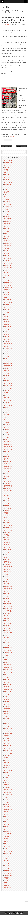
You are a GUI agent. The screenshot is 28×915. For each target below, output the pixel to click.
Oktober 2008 (7, 488)
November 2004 (8, 567)
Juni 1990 (6, 860)
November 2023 (8, 182)
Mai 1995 (6, 760)
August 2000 (7, 654)
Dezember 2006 (8, 525)
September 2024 (8, 165)
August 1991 (7, 836)
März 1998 (6, 703)
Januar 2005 (7, 564)
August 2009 (7, 471)
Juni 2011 (6, 434)
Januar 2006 (7, 544)
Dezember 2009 (8, 464)
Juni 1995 (6, 758)
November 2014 (8, 365)
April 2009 (6, 478)
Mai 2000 (6, 659)
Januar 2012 (7, 422)
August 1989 (7, 877)
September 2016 (8, 328)
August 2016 (7, 329)
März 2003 (6, 601)
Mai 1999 (6, 679)
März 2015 (6, 358)
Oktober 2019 (7, 265)
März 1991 (6, 845)
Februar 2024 (7, 177)
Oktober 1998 (7, 691)
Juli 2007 (6, 513)
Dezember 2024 (8, 160)
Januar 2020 (7, 260)
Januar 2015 (7, 361)
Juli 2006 (6, 534)
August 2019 (7, 268)
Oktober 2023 (7, 184)
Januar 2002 (7, 625)
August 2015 (7, 350)
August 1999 (7, 674)
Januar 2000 (7, 665)
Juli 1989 (6, 878)
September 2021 (8, 226)
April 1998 (6, 701)
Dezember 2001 (8, 627)
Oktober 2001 (7, 630)
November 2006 (8, 527)
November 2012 (8, 405)
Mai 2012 (6, 415)
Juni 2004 (6, 576)
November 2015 (8, 345)
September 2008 (8, 490)
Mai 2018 (6, 294)
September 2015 (8, 348)
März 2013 (6, 399)
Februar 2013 (7, 400)
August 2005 (7, 552)
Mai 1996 (6, 740)
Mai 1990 (6, 862)
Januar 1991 (7, 848)
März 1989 (6, 885)
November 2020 (8, 243)
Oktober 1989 (7, 873)
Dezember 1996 (8, 728)
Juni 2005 (6, 556)
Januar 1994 (7, 787)
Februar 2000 (7, 664)
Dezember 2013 (8, 383)
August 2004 (7, 573)
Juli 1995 (6, 757)
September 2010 (8, 449)
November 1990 (8, 851)
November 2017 (8, 304)
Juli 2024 (6, 169)
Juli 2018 (6, 290)
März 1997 (6, 723)
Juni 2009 (6, 475)
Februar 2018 (7, 299)
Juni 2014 (6, 373)
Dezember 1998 (8, 688)
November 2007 (8, 507)
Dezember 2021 (8, 221)
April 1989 (6, 883)
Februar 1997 (7, 725)
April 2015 (6, 356)
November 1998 (8, 689)
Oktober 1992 (7, 813)
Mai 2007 (6, 517)
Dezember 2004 (8, 566)
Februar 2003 (7, 603)
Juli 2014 (6, 372)
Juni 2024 (6, 170)
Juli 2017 (6, 311)
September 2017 (8, 307)
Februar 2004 (7, 583)
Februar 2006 (7, 542)
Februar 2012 (7, 421)
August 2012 (7, 410)
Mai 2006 (6, 537)
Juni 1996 (6, 738)
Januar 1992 (7, 828)
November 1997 (8, 709)
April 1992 (6, 823)
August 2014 (7, 370)
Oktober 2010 (7, 448)
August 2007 (7, 512)
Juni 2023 (6, 191)
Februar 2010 (7, 461)
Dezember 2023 (8, 181)
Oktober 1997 (7, 711)
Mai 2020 (6, 253)
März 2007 (6, 520)
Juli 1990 (6, 858)
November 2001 (8, 628)
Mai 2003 (6, 598)
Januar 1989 (7, 889)
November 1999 (8, 669)
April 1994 (6, 782)
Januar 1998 (7, 706)
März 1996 (6, 743)
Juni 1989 (6, 880)
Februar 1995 (7, 765)
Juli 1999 (6, 676)
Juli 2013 (6, 392)
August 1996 (7, 735)
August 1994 (7, 775)
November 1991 (8, 831)
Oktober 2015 (7, 346)
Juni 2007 (6, 515)
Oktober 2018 (7, 285)
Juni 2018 (6, 292)
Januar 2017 (7, 321)
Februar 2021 (7, 238)
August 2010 (7, 451)
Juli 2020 (6, 250)
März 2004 (6, 581)
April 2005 (6, 559)
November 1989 (8, 872)
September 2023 (8, 186)
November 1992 (8, 811)
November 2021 (8, 223)
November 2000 (8, 649)
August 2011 (7, 431)
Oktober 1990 (7, 853)
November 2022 (8, 203)
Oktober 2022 (7, 204)
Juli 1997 (6, 716)
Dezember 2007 (8, 505)
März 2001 (6, 642)
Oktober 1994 (7, 772)
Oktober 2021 (7, 224)
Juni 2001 (6, 637)
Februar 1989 (7, 887)
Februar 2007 (7, 522)
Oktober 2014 (7, 366)
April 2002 (6, 620)
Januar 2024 (7, 179)
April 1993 (6, 802)
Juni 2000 (6, 657)
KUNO (7, 7)
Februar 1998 (7, 704)
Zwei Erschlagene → (21, 146)
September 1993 (8, 794)
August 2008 (7, 491)
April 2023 (6, 194)
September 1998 (8, 693)
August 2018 (7, 289)
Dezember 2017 (8, 302)
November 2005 (8, 547)
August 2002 (7, 613)
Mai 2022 (6, 213)
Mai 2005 (6, 557)
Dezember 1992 (8, 809)
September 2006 (8, 530)
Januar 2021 (7, 240)
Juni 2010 (6, 454)
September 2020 (8, 246)
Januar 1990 (7, 868)
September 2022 (8, 206)
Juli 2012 (6, 412)
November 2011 (8, 426)
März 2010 (6, 459)
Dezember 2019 (8, 262)
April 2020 (6, 255)
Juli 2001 (6, 635)
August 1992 (7, 816)
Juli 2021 (6, 230)
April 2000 (6, 660)
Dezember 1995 (8, 748)
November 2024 (8, 162)
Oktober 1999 (7, 671)
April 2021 (6, 235)
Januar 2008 (7, 503)
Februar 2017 (7, 319)
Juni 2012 (6, 414)
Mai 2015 (6, 355)
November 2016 (8, 324)
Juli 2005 (6, 554)
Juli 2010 (6, 453)
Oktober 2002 (7, 610)
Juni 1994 (6, 779)
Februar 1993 (7, 806)
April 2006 (6, 539)
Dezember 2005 (8, 546)
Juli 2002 (6, 615)
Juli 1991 (6, 838)
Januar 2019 (7, 280)
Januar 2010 (7, 463)
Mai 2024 (6, 172)
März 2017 (6, 317)
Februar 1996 (7, 745)
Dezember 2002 (8, 606)
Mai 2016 (6, 334)
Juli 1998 (6, 696)
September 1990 (8, 855)
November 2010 (8, 446)
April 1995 (6, 762)
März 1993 (6, 804)
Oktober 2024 (7, 164)
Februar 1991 (7, 846)
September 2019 (8, 267)
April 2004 (6, 579)
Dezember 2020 (8, 241)
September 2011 (8, 429)
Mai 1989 (6, 882)
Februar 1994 (7, 785)
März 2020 (6, 257)
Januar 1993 (7, 807)
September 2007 (8, 510)
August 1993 (7, 796)
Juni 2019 (6, 272)
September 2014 (8, 368)
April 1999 (6, 681)
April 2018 (6, 296)
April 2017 (6, 316)
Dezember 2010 (8, 444)
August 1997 (7, 715)
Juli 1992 (6, 818)
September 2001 (8, 632)
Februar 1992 (7, 826)
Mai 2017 (6, 314)
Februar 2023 (7, 197)
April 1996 (6, 742)
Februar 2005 (7, 562)
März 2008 (6, 500)
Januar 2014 (7, 382)
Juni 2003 (6, 596)
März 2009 (6, 480)
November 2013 (8, 385)
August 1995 (7, 755)
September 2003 (8, 591)
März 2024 (6, 176)
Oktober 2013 (7, 387)
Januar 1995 (7, 767)
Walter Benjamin (6, 24)
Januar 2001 (7, 645)
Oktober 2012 (7, 407)
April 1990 (6, 863)
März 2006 (6, 540)
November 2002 (8, 608)
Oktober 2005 (7, 549)
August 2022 (7, 208)
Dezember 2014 (8, 363)
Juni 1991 (6, 840)
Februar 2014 (7, 380)
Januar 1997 (7, 726)
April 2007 (6, 519)
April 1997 (6, 721)
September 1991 (8, 834)
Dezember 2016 (8, 323)
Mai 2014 (6, 375)
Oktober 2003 (7, 589)
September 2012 (8, 409)
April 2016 (6, 336)
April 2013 (6, 397)
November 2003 (8, 588)
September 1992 (8, 814)
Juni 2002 (6, 616)
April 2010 (6, 458)
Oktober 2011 (7, 427)
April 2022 (6, 214)
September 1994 (8, 774)
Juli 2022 (6, 209)
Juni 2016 (6, 333)
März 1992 (6, 824)
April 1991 (6, 843)
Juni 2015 (6, 353)
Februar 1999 (7, 684)
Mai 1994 (6, 780)
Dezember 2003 (8, 586)
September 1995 (8, 753)
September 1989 (8, 875)
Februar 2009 (7, 481)
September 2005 (8, 551)
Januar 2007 (7, 524)
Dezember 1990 (8, 850)
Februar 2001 (7, 644)
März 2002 (6, 622)
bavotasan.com (20, 913)
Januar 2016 (7, 341)
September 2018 (8, 287)
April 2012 (6, 417)
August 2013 (7, 390)
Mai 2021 (6, 233)
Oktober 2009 (7, 468)
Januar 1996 (7, 747)
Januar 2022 (7, 219)
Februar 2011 (7, 441)
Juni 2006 (6, 535)
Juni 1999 (6, 677)
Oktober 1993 (7, 792)
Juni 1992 (6, 819)
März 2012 (6, 419)
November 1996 (8, 730)
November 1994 (8, 770)
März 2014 (6, 378)
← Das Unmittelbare (6, 146)
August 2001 (7, 633)
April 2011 (6, 437)
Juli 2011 (6, 432)
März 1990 (6, 865)
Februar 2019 (7, 279)
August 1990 (7, 856)
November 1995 (8, 750)
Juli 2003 (6, 595)
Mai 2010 (6, 456)
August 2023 (7, 187)
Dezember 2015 (8, 343)
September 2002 (8, 611)
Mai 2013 (6, 395)
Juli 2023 (6, 189)
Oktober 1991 (7, 833)
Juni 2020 (6, 252)
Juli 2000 (6, 655)
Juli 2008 (6, 493)
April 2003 (6, 600)
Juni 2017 (6, 312)
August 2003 (7, 593)
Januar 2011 (7, 442)
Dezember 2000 (8, 647)
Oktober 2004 (7, 569)
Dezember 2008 (8, 485)
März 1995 (6, 764)
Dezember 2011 (8, 424)
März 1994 (6, 784)
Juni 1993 (6, 799)
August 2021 (7, 228)
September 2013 (8, 388)
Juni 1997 (6, 718)
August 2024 (7, 167)
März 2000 (6, 662)
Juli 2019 (6, 270)
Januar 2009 (7, 483)
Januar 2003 (7, 605)
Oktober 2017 (7, 306)
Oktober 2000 (7, 650)
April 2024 (6, 174)
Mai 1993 (6, 801)
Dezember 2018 (8, 282)
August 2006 (7, 532)
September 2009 (8, 470)
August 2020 (7, 248)
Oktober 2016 (7, 326)
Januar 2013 (7, 402)
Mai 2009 (6, 476)
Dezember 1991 (8, 829)
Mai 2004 (6, 578)
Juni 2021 (6, 231)
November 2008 (8, 486)
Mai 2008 (6, 497)
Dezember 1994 (8, 769)
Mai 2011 (6, 436)
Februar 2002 (7, 623)
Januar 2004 (7, 584)
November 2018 (8, 284)
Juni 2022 (6, 211)
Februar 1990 (7, 867)
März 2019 (6, 277)
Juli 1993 (6, 797)
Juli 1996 (6, 736)
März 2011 (6, 439)
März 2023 (6, 196)
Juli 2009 (6, 473)
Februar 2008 (7, 502)
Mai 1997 (6, 720)
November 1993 (8, 791)
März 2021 (6, 236)
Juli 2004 (6, 574)
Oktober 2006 (7, 529)
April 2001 (6, 640)
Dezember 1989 (8, 870)
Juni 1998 (6, 698)
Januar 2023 (7, 199)
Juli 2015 (6, 351)
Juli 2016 (6, 331)
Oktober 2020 (7, 245)
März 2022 (6, 216)
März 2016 (6, 338)
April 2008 (6, 498)
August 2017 (7, 309)
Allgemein (3, 15)
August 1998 (7, 694)
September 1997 (8, 713)
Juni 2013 (6, 393)
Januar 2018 (7, 301)
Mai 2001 (6, 638)
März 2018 (6, 297)
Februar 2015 (7, 360)
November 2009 (8, 466)
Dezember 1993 (8, 789)
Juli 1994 (6, 777)
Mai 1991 (6, 841)
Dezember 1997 (8, 708)
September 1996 (8, 733)
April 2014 (6, 377)
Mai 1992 (6, 821)
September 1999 (8, 672)
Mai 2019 (6, 273)
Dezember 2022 (8, 201)
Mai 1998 (6, 699)
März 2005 (6, 561)
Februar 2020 (7, 258)
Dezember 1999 (8, 667)
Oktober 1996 (7, 731)
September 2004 (8, 571)
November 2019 (8, 263)
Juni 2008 (6, 495)
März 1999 (6, 682)
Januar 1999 (7, 686)
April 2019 (6, 275)
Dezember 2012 (8, 404)
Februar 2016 (7, 339)
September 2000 (8, 652)
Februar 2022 (7, 218)
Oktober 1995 (7, 752)
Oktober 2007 (7, 508)
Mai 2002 (6, 618)
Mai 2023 (6, 192)
